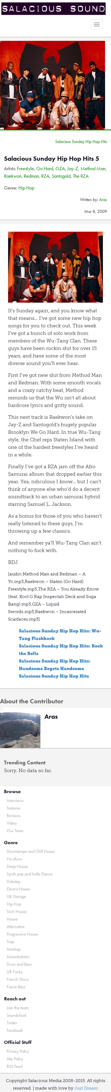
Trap (10, 941)
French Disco (18, 979)
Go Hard (44, 168)
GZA (60, 168)
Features (13, 808)
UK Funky (15, 972)
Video (11, 823)
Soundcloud (16, 1015)
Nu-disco (14, 859)
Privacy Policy (18, 1051)
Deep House (17, 866)
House (12, 919)
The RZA (81, 176)
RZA (45, 176)
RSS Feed (14, 1066)
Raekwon (12, 176)
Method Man (93, 168)
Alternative (16, 926)
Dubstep (13, 881)
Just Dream (86, 1088)
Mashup (13, 949)
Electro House (18, 889)
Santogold (61, 176)
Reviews (13, 815)
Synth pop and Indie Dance (30, 874)
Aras (103, 199)
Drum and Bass (19, 964)
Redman (31, 176)
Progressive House (22, 934)
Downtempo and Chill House (31, 851)
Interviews (15, 800)
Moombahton (18, 956)
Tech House (16, 911)
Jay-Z (72, 168)
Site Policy (15, 1059)
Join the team (18, 1008)
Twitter (12, 1023)
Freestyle (25, 168)
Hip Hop (26, 188)
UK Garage (16, 896)
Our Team (15, 830)
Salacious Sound (53, 8)
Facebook (15, 1030)
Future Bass (16, 987)
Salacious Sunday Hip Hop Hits (81, 141)
